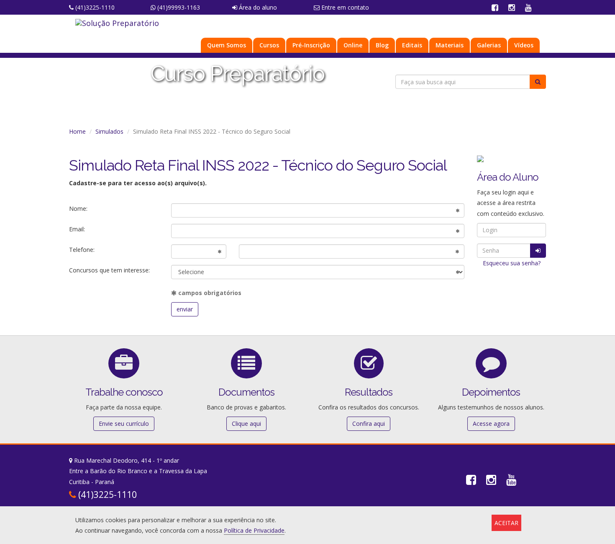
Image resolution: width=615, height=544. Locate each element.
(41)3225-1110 (94, 7)
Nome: (78, 208)
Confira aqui (368, 423)
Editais (412, 45)
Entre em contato (344, 7)
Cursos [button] (269, 45)
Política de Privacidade (254, 530)
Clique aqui (246, 423)
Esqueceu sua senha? (512, 263)
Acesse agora (491, 423)
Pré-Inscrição (311, 45)
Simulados (109, 131)
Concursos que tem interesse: (109, 270)
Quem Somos (226, 45)
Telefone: (82, 250)
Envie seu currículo (124, 423)
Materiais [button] (450, 45)
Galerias (489, 45)
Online (352, 45)
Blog (382, 45)
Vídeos (523, 45)
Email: (77, 229)
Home (77, 131)
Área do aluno (257, 7)
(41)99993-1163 (178, 7)
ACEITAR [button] (506, 523)
